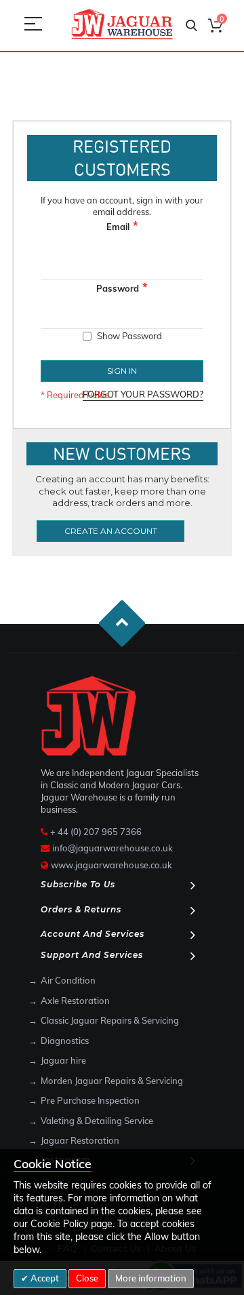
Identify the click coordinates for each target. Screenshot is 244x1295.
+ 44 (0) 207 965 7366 (96, 831)
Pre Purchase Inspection (90, 1100)
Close (87, 1278)
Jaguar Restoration (80, 1140)
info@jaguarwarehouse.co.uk (112, 848)
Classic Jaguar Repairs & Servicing (110, 1020)
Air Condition (68, 980)
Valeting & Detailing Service (97, 1120)
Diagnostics (65, 1040)
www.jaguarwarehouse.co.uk (111, 864)
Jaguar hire (63, 1060)
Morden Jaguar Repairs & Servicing (112, 1080)
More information (150, 1278)
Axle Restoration (75, 1000)
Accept (43, 1278)
